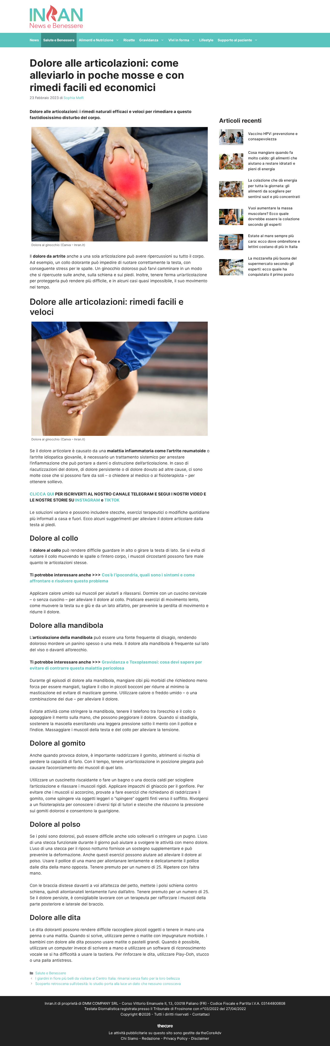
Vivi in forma (178, 40)
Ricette (129, 40)
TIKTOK (112, 500)
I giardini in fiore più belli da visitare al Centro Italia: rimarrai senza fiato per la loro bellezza (107, 978)
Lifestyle (206, 40)
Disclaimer (200, 1038)
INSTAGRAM (87, 500)
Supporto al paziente (235, 40)
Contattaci (201, 1014)
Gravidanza (148, 40)
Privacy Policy (175, 1038)
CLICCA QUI (42, 494)
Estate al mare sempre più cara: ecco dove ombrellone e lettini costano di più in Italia (274, 241)
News (34, 40)
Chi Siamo (129, 1038)
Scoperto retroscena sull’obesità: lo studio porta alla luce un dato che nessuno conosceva (108, 984)
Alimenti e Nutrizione (96, 40)
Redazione (151, 1038)
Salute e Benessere (58, 40)
